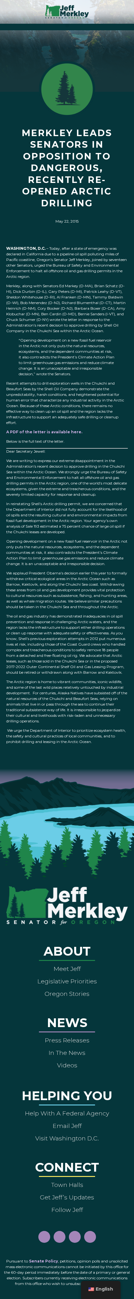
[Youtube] (75, 1237)
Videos (67, 1065)
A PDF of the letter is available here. (44, 432)
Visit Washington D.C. (67, 1138)
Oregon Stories (67, 994)
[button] (67, 25)
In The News (67, 1053)
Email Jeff (67, 1126)
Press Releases (67, 1040)
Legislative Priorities (67, 981)
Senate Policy (43, 1261)
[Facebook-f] (44, 1237)
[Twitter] (90, 1237)
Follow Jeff (67, 1210)
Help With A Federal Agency (67, 1113)
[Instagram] (59, 1237)
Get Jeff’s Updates (67, 1197)
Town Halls (67, 1185)
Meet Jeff (67, 969)
